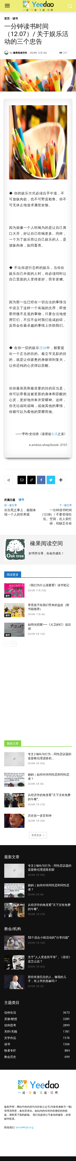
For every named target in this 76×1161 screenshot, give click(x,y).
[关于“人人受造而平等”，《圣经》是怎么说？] (14, 962)
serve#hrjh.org (24, 1127)
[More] (60, 480)
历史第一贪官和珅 (40, 815)
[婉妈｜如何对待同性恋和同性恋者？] (14, 780)
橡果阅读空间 (20, 52)
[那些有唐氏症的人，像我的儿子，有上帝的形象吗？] (14, 982)
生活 (54, 434)
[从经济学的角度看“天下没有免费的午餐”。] (14, 800)
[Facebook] (41, 480)
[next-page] (13, 643)
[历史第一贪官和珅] (14, 821)
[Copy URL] (31, 480)
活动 (42, 348)
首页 (7, 18)
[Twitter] (51, 480)
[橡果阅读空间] (7, 53)
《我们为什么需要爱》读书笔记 (48, 585)
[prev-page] (7, 643)
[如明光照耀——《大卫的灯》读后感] (14, 630)
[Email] (22, 480)
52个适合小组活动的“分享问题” (48, 937)
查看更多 (36, 835)
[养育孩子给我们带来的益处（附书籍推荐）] (14, 610)
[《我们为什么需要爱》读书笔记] (14, 590)
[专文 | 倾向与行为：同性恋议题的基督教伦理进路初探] (14, 759)
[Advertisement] (38, 691)
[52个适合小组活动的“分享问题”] (14, 943)
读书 (15, 18)
